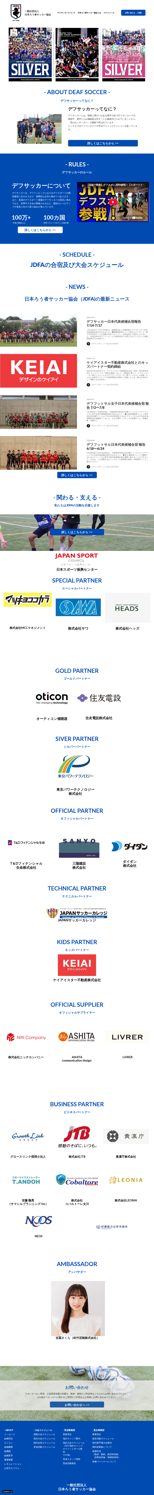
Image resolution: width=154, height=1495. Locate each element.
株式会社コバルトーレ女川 (77, 1202)
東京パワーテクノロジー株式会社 (75, 791)
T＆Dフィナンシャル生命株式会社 (26, 865)
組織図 (7, 1451)
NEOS (38, 1236)
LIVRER (128, 1057)
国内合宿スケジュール (44, 1442)
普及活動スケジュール (103, 1438)
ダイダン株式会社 (130, 864)
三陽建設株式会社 (79, 865)
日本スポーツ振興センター (77, 569)
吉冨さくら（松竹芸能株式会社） (78, 1337)
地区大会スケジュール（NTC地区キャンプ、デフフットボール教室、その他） (74, 1448)
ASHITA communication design (77, 1058)
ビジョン (8, 1442)
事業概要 (8, 1459)
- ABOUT (8, 1430)
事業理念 (67, 1434)
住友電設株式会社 (99, 718)
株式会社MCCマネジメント (28, 627)
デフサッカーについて (66, 13)
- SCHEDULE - (77, 254)
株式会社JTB (77, 1156)
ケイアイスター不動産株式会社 (77, 980)
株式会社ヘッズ (128, 628)
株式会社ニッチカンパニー (26, 1057)
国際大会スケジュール (44, 1434)
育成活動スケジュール (44, 1447)
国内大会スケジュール (44, 1438)
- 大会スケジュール (43, 1430)
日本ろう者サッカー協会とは (89, 13)
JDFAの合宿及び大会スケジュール (77, 264)
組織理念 (8, 1438)
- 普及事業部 (98, 1430)
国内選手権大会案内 (102, 1442)
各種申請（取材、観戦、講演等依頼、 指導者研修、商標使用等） (106, 1454)
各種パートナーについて (104, 1461)
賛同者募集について (102, 1447)
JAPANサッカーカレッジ (77, 920)
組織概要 (8, 1447)
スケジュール (109, 13)
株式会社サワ (78, 628)
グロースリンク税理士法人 (28, 1156)
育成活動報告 (69, 1463)
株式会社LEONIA (126, 1200)
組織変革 (8, 1455)
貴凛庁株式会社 (126, 1156)
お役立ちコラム (11, 1468)
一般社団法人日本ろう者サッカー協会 (38, 13)
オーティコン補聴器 (51, 719)
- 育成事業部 (69, 1430)
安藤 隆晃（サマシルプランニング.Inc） (28, 1202)
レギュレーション (13, 1464)
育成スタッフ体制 (71, 1459)
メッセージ (9, 1434)
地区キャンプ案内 (71, 1438)
